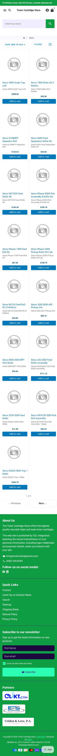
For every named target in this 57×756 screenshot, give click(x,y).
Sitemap (6, 604)
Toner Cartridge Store (26, 737)
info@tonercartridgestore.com (20, 556)
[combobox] (24, 23)
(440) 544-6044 (13, 561)
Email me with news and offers (19, 663)
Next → (43, 503)
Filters (38, 44)
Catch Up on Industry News (16, 595)
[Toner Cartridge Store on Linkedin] (7, 571)
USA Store (41, 737)
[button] (50, 44)
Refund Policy (9, 614)
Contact (6, 590)
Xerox (31, 38)
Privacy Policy (9, 619)
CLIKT (29, 739)
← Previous (14, 503)
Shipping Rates (10, 609)
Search (6, 599)
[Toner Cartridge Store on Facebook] (3, 571)
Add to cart (15, 101)
